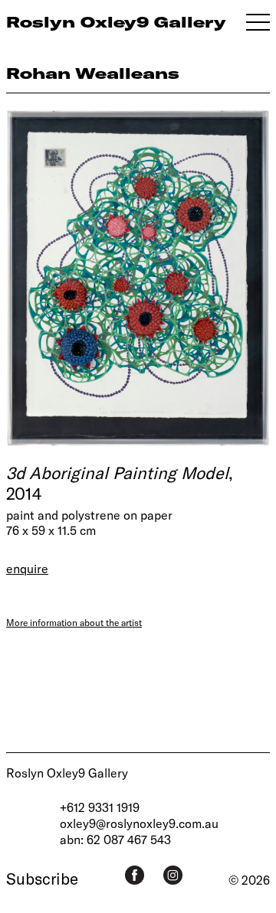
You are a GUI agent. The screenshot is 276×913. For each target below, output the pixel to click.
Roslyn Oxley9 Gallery (67, 772)
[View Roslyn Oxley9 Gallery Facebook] (134, 875)
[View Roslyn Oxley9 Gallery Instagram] (172, 875)
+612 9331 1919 (100, 807)
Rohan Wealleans (92, 73)
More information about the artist (74, 622)
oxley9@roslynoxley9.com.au (139, 823)
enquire (27, 568)
